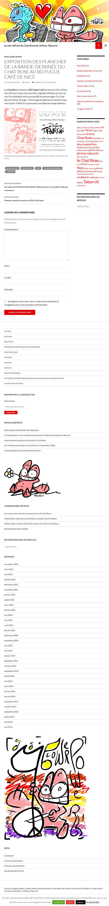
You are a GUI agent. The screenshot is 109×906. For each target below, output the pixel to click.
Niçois (86, 168)
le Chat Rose (27, 168)
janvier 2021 (9, 594)
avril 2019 (8, 625)
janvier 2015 (9, 656)
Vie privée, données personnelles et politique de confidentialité (34, 378)
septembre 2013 (11, 711)
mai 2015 (8, 650)
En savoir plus (92, 902)
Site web (8, 289)
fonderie (80, 150)
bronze (90, 133)
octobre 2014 (10, 666)
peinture (99, 168)
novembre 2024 (11, 564)
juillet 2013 (9, 717)
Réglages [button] (80, 902)
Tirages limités (83, 109)
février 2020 (9, 610)
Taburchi (10, 171)
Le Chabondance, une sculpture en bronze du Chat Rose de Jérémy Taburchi (37, 435)
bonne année (81, 134)
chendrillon (96, 138)
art (102, 127)
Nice (38, 168)
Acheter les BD (11, 352)
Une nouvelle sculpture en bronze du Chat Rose (25, 440)
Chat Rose (84, 138)
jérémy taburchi (87, 153)
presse (99, 171)
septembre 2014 (11, 671)
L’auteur (8, 336)
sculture (102, 177)
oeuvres (91, 168)
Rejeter (70, 902)
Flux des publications (13, 861)
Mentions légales (12, 373)
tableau (80, 182)
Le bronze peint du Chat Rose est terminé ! (22, 450)
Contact (8, 363)
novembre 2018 (11, 640)
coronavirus (94, 141)
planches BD (91, 171)
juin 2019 (8, 615)
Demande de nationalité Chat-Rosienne (22, 347)
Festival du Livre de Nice (88, 147)
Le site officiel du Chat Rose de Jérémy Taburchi (31, 45)
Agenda (7, 368)
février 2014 (9, 691)
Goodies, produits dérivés (88, 81)
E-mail (8, 277)
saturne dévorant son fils (85, 174)
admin (27, 82)
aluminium (97, 127)
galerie (85, 150)
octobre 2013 (10, 706)
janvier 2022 (9, 579)
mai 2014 (8, 681)
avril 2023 (8, 569)
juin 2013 (8, 722)
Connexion (9, 855)
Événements (82, 76)
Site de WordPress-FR (14, 871)
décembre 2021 (11, 584)
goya (102, 150)
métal (98, 164)
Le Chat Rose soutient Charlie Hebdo (40, 518)
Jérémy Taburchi (84, 86)
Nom (7, 265)
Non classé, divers (13, 57)
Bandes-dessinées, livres (87, 71)
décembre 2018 (11, 635)
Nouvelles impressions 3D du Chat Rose (41, 523)
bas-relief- (81, 130)
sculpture (82, 177)
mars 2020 (9, 605)
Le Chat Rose (82, 91)
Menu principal (105, 45)
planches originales (52, 168)
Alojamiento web (11, 518)
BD (87, 130)
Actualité (81, 65)
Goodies (8, 357)
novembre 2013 (11, 701)
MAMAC (84, 164)
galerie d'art (94, 150)
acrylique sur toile (87, 127)
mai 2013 (8, 727)
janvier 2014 (9, 696)
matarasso (91, 164)
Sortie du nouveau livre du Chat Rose (35, 513)
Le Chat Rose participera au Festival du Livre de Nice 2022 (29, 445)
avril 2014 (8, 686)
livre (100, 161)
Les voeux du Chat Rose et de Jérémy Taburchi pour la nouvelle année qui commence (36, 186)
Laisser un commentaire (45, 82)
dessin (80, 144)
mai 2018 (8, 645)
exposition (90, 144)
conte (87, 141)
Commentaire (11, 229)
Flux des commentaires (14, 866)
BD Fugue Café (12, 168)
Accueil (7, 331)
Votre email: (9, 401)
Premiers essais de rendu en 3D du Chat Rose (24, 199)
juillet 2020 (9, 600)
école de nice (81, 185)
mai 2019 (8, 620)
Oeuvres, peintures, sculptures (90, 101)
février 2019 (9, 630)
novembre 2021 (11, 589)
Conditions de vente (13, 383)
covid (101, 141)
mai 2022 (8, 574)
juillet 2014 (9, 676)
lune (78, 164)
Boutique (8, 342)
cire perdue (81, 141)
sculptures (94, 177)
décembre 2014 (11, 661)
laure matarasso (82, 157)
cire (103, 138)
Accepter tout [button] (58, 902)
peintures (81, 171)
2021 (78, 127)
